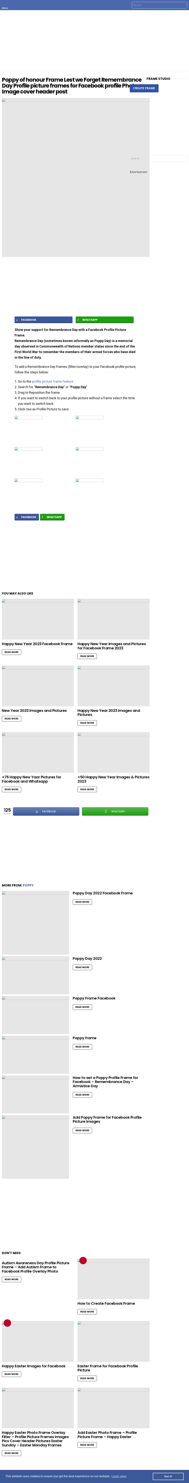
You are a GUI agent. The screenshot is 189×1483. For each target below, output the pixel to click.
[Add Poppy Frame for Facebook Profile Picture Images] (35, 1147)
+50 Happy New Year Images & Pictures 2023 (113, 779)
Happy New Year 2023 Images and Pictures (109, 712)
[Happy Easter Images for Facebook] (38, 1341)
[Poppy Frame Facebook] (35, 1015)
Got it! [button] (168, 1476)
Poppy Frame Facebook (94, 998)
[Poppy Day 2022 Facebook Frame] (35, 923)
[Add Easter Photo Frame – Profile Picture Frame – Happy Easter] (114, 1408)
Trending (83, 1260)
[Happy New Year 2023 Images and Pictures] (114, 686)
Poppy (28, 885)
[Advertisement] (94, 41)
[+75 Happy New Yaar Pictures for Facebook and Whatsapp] (38, 752)
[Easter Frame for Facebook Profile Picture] (114, 1341)
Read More (11, 652)
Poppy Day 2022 (87, 958)
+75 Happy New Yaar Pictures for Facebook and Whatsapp (31, 779)
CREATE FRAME (144, 88)
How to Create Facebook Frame (106, 1303)
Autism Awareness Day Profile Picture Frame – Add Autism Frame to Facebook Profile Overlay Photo (35, 1267)
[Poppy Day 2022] (35, 975)
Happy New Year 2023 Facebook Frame (37, 643)
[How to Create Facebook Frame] (114, 1279)
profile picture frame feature (52, 381)
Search (183, 5)
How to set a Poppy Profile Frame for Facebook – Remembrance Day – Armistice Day (105, 1082)
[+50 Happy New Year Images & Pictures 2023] (114, 752)
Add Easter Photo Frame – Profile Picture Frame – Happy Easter (107, 1434)
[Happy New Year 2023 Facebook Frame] (38, 619)
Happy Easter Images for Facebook (33, 1366)
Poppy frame (85, 1038)
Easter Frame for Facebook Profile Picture (108, 1368)
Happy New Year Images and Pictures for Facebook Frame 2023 (112, 646)
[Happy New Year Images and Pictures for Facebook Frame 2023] (114, 619)
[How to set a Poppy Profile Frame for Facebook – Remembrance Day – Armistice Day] (35, 1094)
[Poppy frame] (35, 1055)
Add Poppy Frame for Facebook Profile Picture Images (107, 1119)
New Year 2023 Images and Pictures (34, 710)
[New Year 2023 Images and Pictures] (38, 686)
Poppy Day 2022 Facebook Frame (103, 893)
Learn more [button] (118, 1476)
